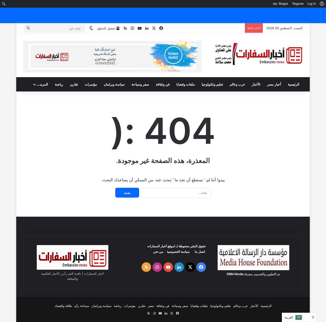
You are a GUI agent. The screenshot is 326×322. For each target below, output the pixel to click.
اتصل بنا (200, 251)
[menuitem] (322, 4)
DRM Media (235, 274)
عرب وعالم (237, 84)
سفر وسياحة (140, 84)
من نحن (158, 251)
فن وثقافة (163, 84)
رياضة (59, 84)
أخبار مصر (274, 84)
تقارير (74, 84)
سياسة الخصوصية (178, 251)
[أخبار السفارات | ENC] (258, 54)
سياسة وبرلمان (114, 84)
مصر (151, 306)
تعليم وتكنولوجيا (212, 84)
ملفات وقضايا (185, 84)
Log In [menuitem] (311, 3)
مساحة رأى (81, 306)
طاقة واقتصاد (63, 306)
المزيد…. (42, 84)
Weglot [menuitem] (283, 3)
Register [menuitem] (298, 3)
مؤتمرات (91, 84)
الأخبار (256, 84)
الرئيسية (293, 84)
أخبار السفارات (157, 246)
